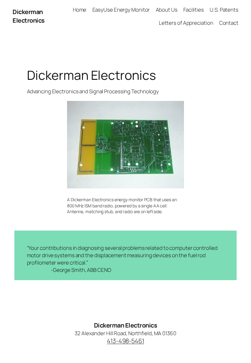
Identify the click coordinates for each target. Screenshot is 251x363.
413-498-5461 (125, 341)
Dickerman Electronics (29, 16)
